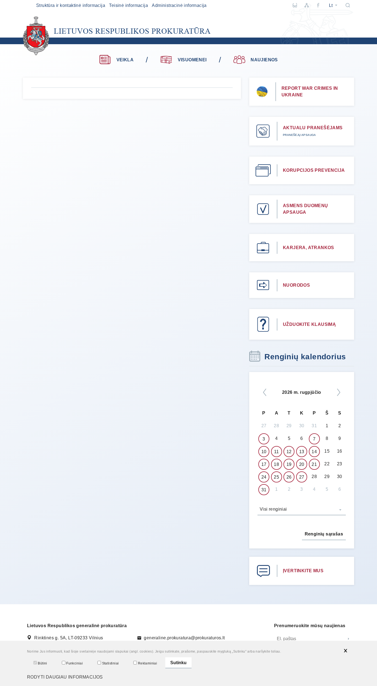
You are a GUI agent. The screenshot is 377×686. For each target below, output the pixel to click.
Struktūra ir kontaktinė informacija (70, 5)
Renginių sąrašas (324, 534)
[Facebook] (318, 5)
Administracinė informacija (179, 5)
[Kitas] (338, 392)
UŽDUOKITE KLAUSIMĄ (309, 324)
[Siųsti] (348, 639)
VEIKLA (125, 59)
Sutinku (178, 662)
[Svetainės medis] (306, 5)
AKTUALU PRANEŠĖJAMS (313, 127)
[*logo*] (117, 36)
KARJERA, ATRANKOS (308, 247)
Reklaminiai (147, 663)
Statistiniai (110, 663)
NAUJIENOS (264, 59)
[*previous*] (264, 392)
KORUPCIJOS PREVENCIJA (314, 170)
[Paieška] (348, 5)
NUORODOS (296, 285)
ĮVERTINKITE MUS (303, 570)
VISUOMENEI (192, 59)
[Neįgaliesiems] (295, 5)
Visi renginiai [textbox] (273, 509)
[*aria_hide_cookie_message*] (345, 650)
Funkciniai (74, 663)
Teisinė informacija (128, 5)
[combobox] (301, 509)
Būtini (42, 663)
